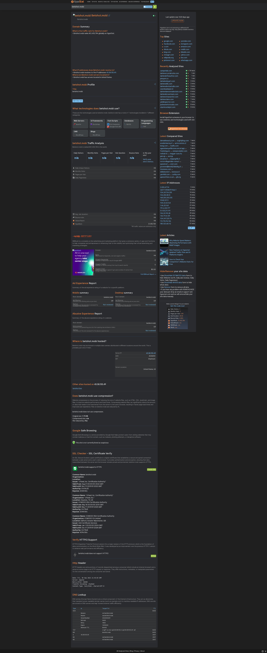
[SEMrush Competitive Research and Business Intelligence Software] (82, 236)
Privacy (136, 651)
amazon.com (186, 47)
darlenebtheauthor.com (169, 76)
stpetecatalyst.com (167, 107)
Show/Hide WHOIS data (173, 283)
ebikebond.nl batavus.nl (169, 172)
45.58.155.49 (111, 73)
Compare (149, 7)
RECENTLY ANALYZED (104, 1)
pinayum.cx (164, 79)
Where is (89, 341)
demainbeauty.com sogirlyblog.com (174, 141)
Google (84, 430)
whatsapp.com (186, 60)
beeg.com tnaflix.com (169, 146)
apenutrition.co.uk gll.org (170, 177)
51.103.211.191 (165, 211)
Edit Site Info (78, 101)
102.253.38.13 (165, 195)
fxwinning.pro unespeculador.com (173, 151)
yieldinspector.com (167, 102)
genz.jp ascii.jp (166, 156)
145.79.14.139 (165, 216)
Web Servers (79, 121)
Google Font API (115, 127)
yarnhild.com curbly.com (170, 174)
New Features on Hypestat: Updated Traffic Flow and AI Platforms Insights (179, 252)
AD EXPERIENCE (123, 1)
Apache (78, 124)
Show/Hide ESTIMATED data (175, 276)
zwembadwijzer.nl (166, 89)
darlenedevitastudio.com (169, 86)
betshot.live (77, 389)
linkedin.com (185, 52)
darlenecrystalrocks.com (169, 73)
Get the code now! (177, 306)
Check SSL (151, 469)
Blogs (93, 132)
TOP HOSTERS (114, 1)
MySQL (129, 124)
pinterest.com (169, 60)
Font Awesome (115, 124)
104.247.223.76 (166, 218)
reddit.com (185, 49)
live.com (184, 58)
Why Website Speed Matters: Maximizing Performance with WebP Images (180, 243)
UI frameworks (97, 121)
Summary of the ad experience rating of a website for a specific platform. (98, 287)
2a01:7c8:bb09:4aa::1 (168, 190)
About (142, 651)
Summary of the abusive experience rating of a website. (92, 318)
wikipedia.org (169, 58)
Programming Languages (147, 122)
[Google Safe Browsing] (73, 442)
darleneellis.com (166, 84)
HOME (88, 1)
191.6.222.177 (165, 208)
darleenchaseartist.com (169, 97)
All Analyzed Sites (123, 651)
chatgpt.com (169, 55)
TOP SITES (94, 1)
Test (154, 556)
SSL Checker (92, 453)
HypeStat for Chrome (179, 129)
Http (79, 563)
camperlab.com (166, 71)
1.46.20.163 (164, 205)
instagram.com (186, 44)
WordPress (79, 135)
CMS (75, 132)
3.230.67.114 (164, 187)
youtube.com (186, 41)
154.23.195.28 (165, 213)
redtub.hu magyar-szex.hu (171, 154)
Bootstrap (96, 124)
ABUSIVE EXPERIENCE (134, 1)
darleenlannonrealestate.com (171, 92)
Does (92, 395)
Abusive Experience (87, 313)
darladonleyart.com (167, 81)
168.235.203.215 (166, 198)
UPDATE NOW (177, 21)
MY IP (152, 1)
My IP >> (191, 228)
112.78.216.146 (165, 221)
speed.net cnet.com (168, 164)
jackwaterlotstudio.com (169, 105)
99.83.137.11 (164, 200)
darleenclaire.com (167, 99)
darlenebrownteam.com (169, 94)
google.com (168, 41)
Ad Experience (84, 283)
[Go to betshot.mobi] (109, 15)
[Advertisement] (114, 52)
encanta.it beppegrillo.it (170, 159)
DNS (79, 594)
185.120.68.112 (165, 224)
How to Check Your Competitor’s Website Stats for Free (181, 262)
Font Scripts (113, 121)
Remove (167, 287)
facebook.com (169, 44)
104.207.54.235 (166, 192)
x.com (166, 47)
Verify (84, 539)
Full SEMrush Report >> (148, 274)
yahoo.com (185, 55)
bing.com (167, 52)
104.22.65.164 (165, 203)
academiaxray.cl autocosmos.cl (173, 143)
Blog (131, 651)
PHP (144, 127)
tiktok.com (168, 49)
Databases (129, 121)
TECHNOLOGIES (145, 1)
